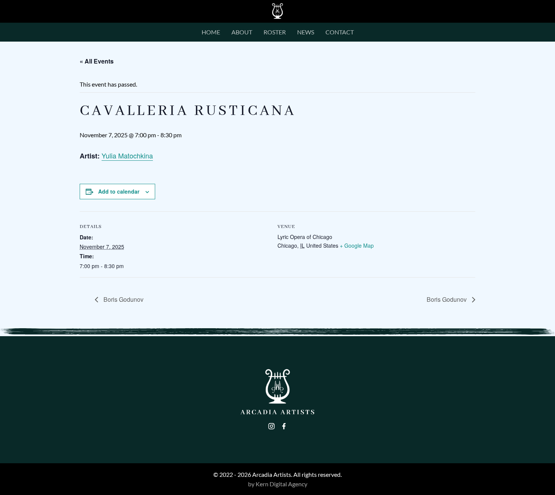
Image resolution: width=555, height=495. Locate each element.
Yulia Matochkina (127, 155)
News (305, 32)
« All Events (97, 61)
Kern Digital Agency (281, 483)
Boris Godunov (122, 299)
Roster (275, 32)
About (241, 32)
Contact (339, 32)
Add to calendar (118, 191)
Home (211, 32)
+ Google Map (357, 245)
